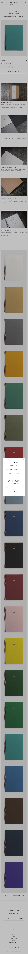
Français (11, 473)
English (17, 473)
